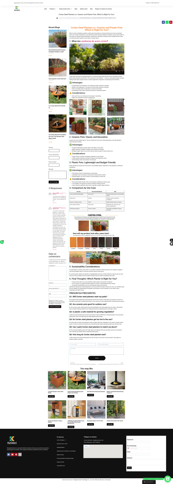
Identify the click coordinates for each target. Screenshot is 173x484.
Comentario (52, 265)
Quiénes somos (84, 9)
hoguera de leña (60, 462)
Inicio (45, 9)
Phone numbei (52, 162)
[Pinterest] (16, 454)
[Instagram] (20, 454)
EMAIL (129, 452)
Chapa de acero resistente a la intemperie (66, 451)
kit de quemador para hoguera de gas (65, 458)
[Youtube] (12, 454)
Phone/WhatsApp (131, 445)
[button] (163, 22)
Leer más (51, 396)
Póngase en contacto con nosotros (103, 9)
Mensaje (51, 169)
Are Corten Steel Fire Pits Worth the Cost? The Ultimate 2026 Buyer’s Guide (57, 136)
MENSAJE (129, 458)
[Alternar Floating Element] (2, 242)
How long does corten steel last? (57, 78)
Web (50, 293)
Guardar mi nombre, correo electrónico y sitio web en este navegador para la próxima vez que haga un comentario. (57, 302)
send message (54, 182)
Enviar (129, 467)
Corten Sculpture (60, 440)
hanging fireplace (60, 447)
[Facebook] (8, 454)
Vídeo (76, 9)
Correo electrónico (54, 154)
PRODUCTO (130, 439)
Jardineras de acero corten (94, 41)
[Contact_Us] (167, 479)
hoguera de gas (60, 454)
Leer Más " (50, 55)
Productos (52, 9)
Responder (54, 202)
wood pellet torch (61, 465)
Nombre (51, 147)
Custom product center (64, 9)
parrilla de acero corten (62, 443)
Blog (91, 9)
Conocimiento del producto (70, 18)
